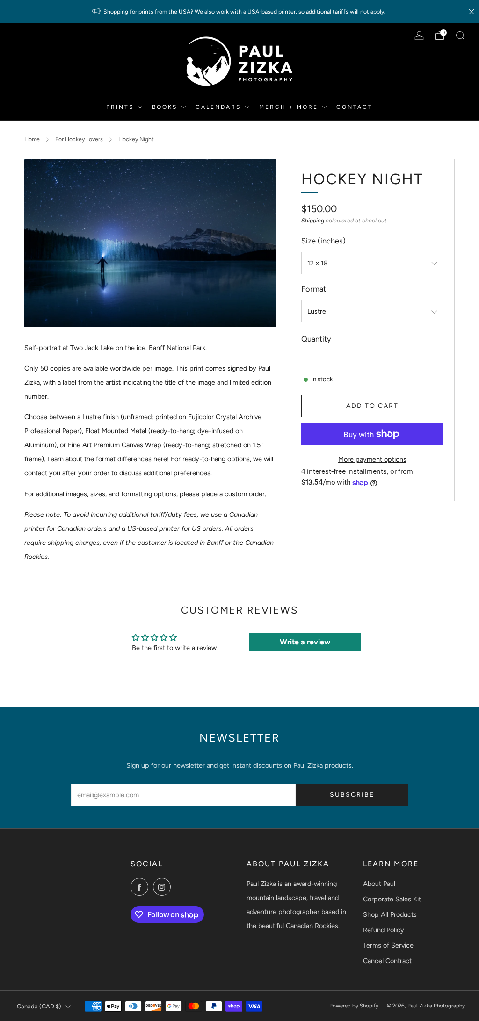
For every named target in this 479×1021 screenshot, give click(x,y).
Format (313, 288)
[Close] (471, 11)
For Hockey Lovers (79, 139)
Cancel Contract (387, 961)
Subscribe (352, 795)
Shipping (312, 220)
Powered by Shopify (353, 1005)
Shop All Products (390, 914)
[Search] (460, 35)
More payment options (372, 459)
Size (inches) (323, 240)
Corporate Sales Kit (392, 899)
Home (32, 139)
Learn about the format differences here (107, 459)
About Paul (379, 883)
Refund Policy (383, 930)
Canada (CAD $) (39, 1006)
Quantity (316, 338)
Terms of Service (388, 945)
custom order (245, 494)
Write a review (305, 641)
